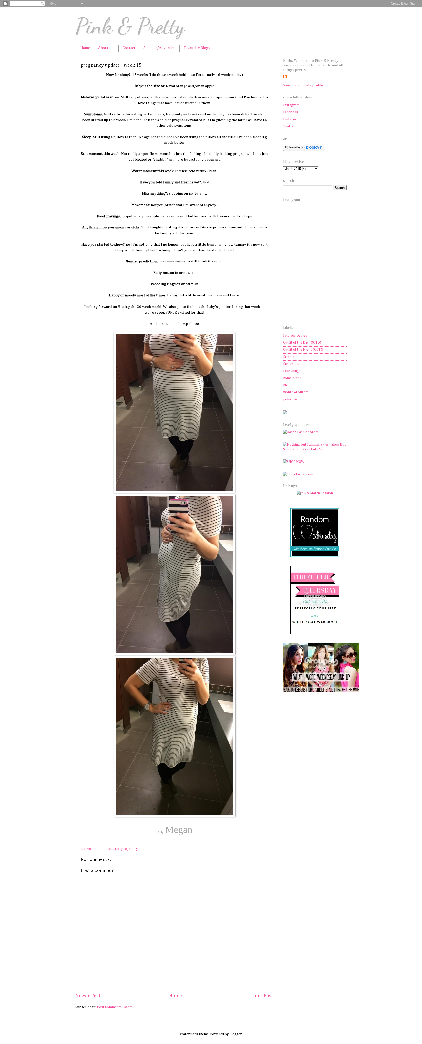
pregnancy (129, 849)
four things (292, 371)
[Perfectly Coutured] (314, 633)
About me (106, 48)
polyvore (290, 399)
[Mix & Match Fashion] (315, 493)
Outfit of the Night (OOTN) (304, 349)
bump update (102, 849)
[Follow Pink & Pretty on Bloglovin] (304, 150)
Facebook (290, 112)
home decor (292, 378)
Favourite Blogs (197, 48)
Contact (129, 48)
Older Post (261, 996)
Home (85, 48)
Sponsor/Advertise (159, 48)
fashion (289, 357)
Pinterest (290, 119)
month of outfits (296, 392)
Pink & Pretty (130, 26)
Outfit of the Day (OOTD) (302, 342)
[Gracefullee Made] (321, 691)
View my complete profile (303, 85)
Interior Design (295, 335)
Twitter (289, 126)
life (117, 849)
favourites (291, 364)
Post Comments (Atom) (115, 1007)
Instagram (291, 105)
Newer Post (88, 996)
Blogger (235, 1034)
